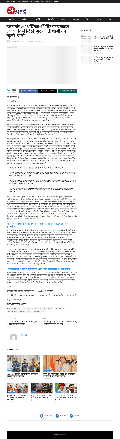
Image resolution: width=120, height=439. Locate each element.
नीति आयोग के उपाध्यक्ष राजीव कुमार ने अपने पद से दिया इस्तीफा (103, 59)
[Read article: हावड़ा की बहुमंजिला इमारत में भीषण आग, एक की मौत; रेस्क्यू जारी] (41, 388)
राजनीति (37, 19)
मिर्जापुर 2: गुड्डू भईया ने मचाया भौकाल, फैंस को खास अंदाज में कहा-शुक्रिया (103, 48)
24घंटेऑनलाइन (62, 435)
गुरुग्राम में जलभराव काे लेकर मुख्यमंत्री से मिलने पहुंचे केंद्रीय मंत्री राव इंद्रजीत (65, 397)
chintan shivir (16, 308)
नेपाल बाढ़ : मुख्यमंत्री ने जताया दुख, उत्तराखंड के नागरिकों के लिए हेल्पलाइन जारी (59, 375)
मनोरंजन (76, 19)
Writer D (15, 41)
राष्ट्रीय (23, 19)
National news (12, 311)
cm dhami (26, 308)
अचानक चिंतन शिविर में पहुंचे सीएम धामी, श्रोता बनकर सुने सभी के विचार (38, 269)
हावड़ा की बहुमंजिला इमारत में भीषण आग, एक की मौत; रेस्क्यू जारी (41, 397)
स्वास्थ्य (99, 19)
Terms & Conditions (34, 1)
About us (9, 1)
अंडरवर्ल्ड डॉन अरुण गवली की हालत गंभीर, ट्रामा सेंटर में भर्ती (103, 37)
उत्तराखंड (31, 41)
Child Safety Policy (46, 1)
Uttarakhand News (39, 311)
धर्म (110, 19)
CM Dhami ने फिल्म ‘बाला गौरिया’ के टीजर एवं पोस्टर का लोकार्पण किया (22, 375)
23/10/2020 (98, 53)
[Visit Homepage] (17, 10)
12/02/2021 (98, 40)
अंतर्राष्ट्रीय (51, 19)
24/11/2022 (24, 41)
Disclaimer (25, 1)
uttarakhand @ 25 (25, 311)
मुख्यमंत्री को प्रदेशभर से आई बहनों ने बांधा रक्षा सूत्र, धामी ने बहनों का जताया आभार (17, 397)
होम (13, 19)
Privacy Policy (16, 1)
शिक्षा (87, 19)
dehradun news (48, 308)
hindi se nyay (60, 308)
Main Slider (48, 370)
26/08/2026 (11, 379)
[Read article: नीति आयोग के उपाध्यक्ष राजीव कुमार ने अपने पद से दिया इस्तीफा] (86, 60)
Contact (55, 1)
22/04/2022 (98, 64)
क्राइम (63, 19)
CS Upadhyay (36, 308)
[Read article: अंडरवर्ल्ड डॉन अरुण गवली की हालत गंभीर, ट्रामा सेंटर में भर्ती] (86, 39)
